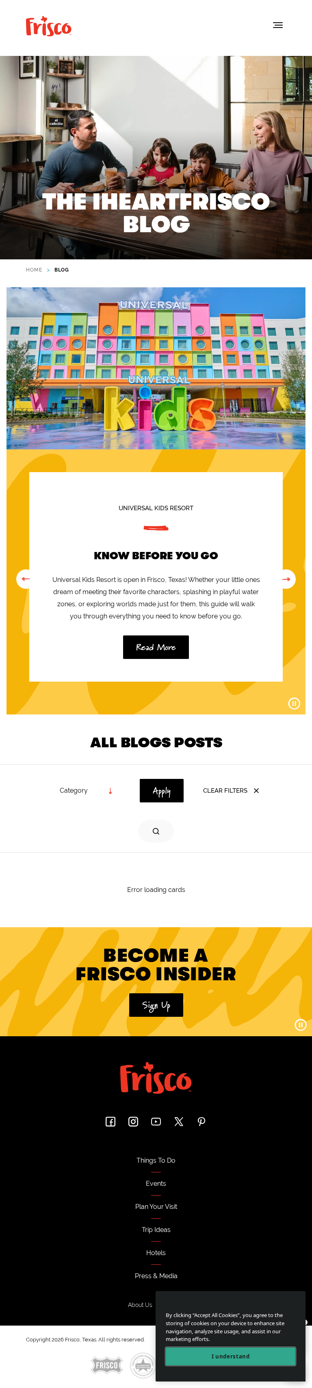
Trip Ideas (156, 1230)
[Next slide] (286, 579)
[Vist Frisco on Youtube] (156, 1121)
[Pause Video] (294, 703)
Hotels (156, 1253)
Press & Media (156, 1276)
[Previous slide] (26, 579)
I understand (231, 1356)
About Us (140, 1305)
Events (156, 1183)
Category (74, 790)
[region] (231, 1336)
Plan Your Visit (156, 1206)
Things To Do (156, 1160)
